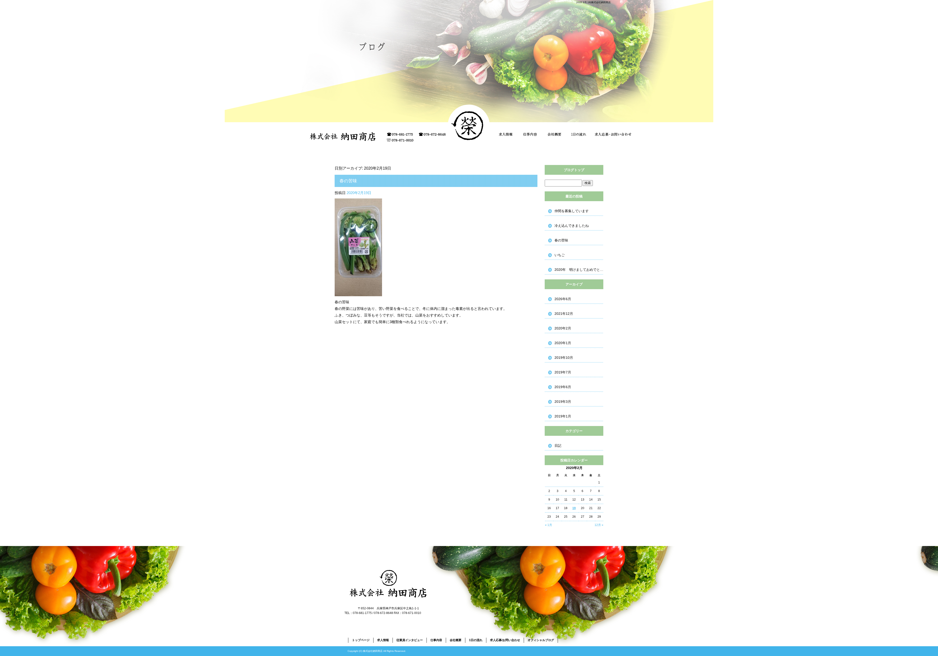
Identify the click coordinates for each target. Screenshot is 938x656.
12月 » (599, 525)
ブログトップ (574, 170)
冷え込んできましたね (571, 226)
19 (574, 508)
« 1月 (548, 525)
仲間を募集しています (571, 211)
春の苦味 (348, 180)
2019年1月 (562, 416)
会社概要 (554, 134)
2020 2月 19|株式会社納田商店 (593, 2)
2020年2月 (562, 328)
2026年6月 (562, 299)
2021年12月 (563, 314)
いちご (559, 255)
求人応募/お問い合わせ (613, 134)
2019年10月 (563, 358)
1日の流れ (579, 134)
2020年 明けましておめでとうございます (578, 270)
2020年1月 (562, 343)
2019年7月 (562, 372)
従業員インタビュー (409, 640)
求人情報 (505, 134)
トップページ (361, 640)
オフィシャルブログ (541, 640)
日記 (557, 446)
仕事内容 (530, 134)
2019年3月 (562, 402)
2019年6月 (562, 387)
